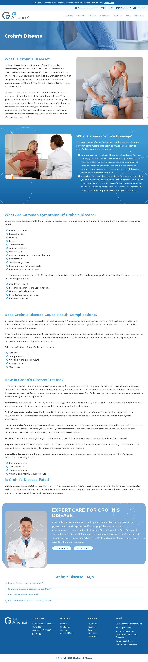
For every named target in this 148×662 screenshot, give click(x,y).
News (128, 15)
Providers (80, 15)
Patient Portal (125, 8)
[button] (74, 584)
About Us (118, 15)
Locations (68, 15)
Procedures (105, 15)
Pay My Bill (109, 8)
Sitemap (88, 658)
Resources (139, 15)
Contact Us (141, 8)
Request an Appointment (88, 8)
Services (92, 15)
